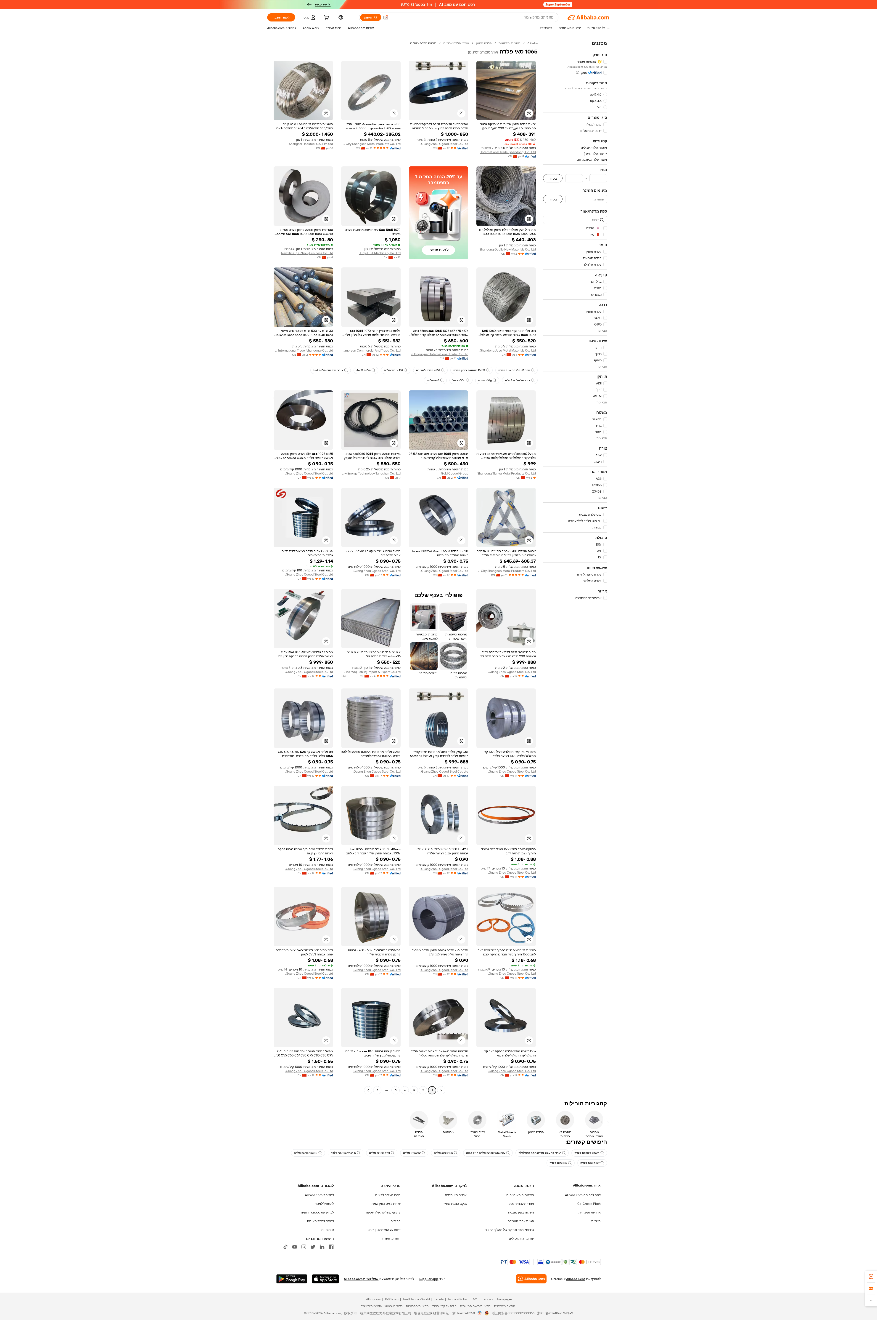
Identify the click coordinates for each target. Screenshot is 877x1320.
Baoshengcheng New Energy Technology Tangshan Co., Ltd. (371, 473)
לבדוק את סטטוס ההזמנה (317, 1212)
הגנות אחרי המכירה (521, 1221)
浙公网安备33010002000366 (513, 1313)
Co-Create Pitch (589, 1203)
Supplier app (428, 1279)
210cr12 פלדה (412, 1153)
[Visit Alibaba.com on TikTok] (285, 1247)
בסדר (553, 178)
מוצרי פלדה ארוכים (456, 43)
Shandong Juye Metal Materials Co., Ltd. (507, 350)
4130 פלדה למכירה (428, 370)
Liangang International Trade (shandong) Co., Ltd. (303, 350)
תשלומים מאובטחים (520, 1195)
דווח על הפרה (391, 1238)
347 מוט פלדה (558, 1163)
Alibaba (532, 43)
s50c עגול (458, 380)
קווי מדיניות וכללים (521, 1238)
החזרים (396, 1221)
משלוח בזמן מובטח (521, 1212)
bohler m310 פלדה (305, 1153)
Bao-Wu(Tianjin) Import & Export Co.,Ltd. (372, 672)
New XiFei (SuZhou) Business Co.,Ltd (307, 253)
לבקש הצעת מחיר (455, 1203)
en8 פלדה (433, 380)
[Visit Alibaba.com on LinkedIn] (322, 1247)
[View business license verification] (480, 1313)
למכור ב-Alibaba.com (319, 1195)
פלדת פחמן (484, 43)
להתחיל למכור (324, 1203)
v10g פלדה (485, 380)
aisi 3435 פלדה (443, 1153)
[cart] (325, 18)
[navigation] (575, 567)
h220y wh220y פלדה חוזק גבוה (485, 1153)
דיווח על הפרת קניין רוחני (384, 1230)
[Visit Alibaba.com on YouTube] (294, 1247)
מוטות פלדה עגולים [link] (423, 43)
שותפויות (327, 1230)
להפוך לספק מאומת (320, 1221)
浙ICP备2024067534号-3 (555, 1313)
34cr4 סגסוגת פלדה (587, 1153)
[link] (871, 1277)
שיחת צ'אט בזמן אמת (386, 1203)
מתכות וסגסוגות (509, 43)
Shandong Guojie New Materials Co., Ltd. (507, 249)
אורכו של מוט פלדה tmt (328, 370)
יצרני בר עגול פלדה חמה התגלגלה (539, 1153)
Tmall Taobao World (416, 1299)
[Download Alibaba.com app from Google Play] (291, 1278)
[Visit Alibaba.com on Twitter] (313, 1247)
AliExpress (373, 1299)
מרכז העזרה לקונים (388, 1195)
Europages (504, 1299)
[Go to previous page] (441, 1090)
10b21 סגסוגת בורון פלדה (469, 370)
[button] (385, 17)
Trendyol (487, 1299)
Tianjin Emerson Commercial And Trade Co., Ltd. (371, 350)
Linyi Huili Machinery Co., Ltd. (380, 253)
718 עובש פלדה (393, 370)
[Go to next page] (368, 1090)
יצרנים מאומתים (456, 1195)
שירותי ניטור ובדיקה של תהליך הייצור (509, 1230)
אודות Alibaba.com (587, 1185)
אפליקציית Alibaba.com (361, 1279)
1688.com (392, 1299)
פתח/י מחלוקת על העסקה (383, 1212)
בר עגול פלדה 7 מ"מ (517, 380)
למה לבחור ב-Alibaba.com (583, 1195)
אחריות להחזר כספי (521, 1203)
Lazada (439, 1299)
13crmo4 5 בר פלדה (343, 1153)
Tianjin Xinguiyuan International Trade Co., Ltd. (438, 354)
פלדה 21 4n (364, 370)
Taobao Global (457, 1299)
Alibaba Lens (575, 1279)
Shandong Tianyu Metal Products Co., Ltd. (506, 473)
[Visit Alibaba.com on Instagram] (303, 1247)
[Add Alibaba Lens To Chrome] (531, 1278)
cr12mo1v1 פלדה (379, 1153)
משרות (596, 1221)
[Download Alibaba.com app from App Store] (325, 1278)
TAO (474, 1299)
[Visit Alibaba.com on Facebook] (331, 1247)
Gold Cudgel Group (454, 473)
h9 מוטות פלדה (590, 1163)
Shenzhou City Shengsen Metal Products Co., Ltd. (371, 144)
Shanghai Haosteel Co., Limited (311, 144)
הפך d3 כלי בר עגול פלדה (514, 370)
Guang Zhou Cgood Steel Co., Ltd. (444, 144)
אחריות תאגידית (590, 1212)
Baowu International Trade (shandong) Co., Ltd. (506, 152)
